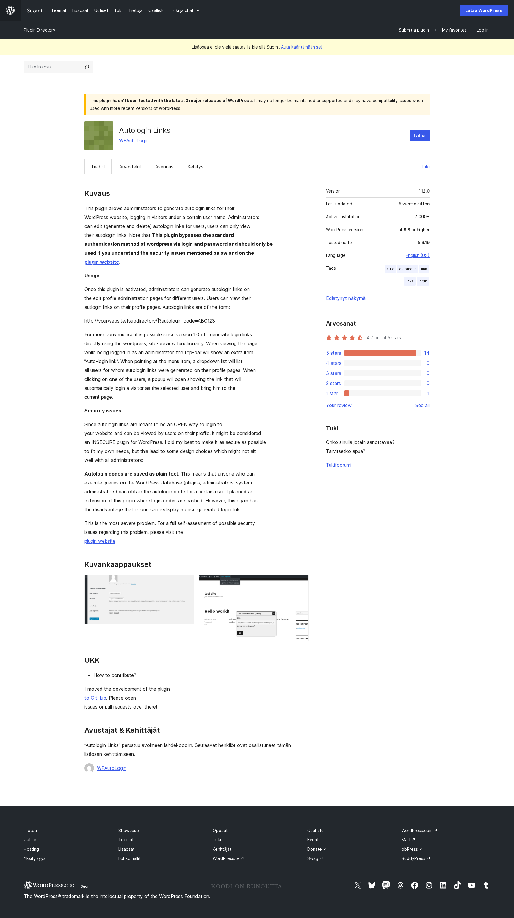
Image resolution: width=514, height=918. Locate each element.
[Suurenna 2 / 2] (301, 583)
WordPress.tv (228, 858)
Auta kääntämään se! (301, 46)
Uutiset (31, 839)
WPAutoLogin (133, 140)
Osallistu (315, 830)
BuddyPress (416, 858)
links (410, 281)
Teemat (126, 839)
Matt (409, 839)
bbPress (412, 849)
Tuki (425, 167)
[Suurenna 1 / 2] (186, 583)
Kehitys (195, 167)
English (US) (418, 255)
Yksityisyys (35, 858)
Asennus (164, 167)
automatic (407, 269)
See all (422, 405)
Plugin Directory (39, 29)
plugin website (101, 262)
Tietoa (30, 830)
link (424, 269)
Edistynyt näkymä (346, 298)
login (423, 281)
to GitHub (95, 698)
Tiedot (98, 167)
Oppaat (220, 830)
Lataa (420, 135)
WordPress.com (420, 830)
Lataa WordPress (483, 10)
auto (390, 269)
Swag (315, 858)
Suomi (86, 886)
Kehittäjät (222, 849)
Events (314, 839)
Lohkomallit (129, 858)
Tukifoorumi (338, 465)
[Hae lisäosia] (87, 67)
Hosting (31, 849)
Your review (339, 405)
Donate (317, 849)
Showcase (128, 830)
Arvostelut (130, 167)
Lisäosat (126, 849)
